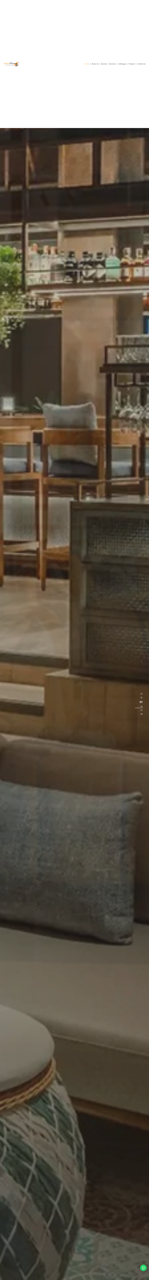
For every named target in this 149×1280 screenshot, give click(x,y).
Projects (132, 64)
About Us (95, 64)
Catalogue (122, 64)
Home (87, 64)
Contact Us (141, 64)
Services (112, 64)
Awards (104, 64)
